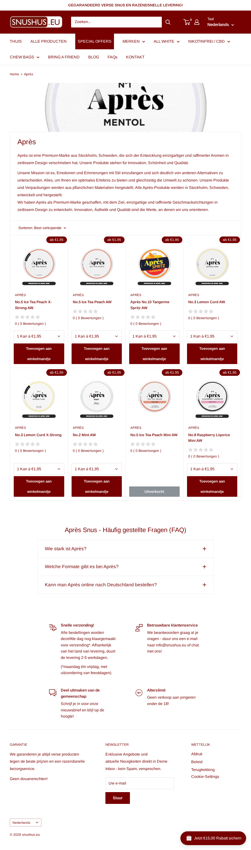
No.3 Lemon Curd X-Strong (38, 435)
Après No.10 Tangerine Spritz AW (149, 305)
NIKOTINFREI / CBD (206, 41)
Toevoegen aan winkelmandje (39, 353)
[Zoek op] (168, 22)
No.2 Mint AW (84, 435)
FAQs (112, 57)
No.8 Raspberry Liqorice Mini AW (209, 438)
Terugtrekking (203, 770)
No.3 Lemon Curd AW (206, 302)
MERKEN (131, 41)
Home (14, 74)
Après (28, 74)
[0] (187, 22)
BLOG (93, 57)
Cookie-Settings (205, 776)
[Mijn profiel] (196, 22)
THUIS (16, 41)
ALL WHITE (164, 41)
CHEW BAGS (22, 57)
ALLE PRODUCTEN (48, 41)
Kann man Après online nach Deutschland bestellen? (101, 584)
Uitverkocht (154, 491)
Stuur (118, 798)
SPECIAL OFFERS (95, 41)
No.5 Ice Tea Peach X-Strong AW (33, 305)
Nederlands (21, 822)
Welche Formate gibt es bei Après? (82, 566)
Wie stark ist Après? (66, 548)
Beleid (196, 762)
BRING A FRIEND (64, 57)
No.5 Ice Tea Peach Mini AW (153, 435)
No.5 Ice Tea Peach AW (92, 302)
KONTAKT (135, 57)
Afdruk (196, 754)
